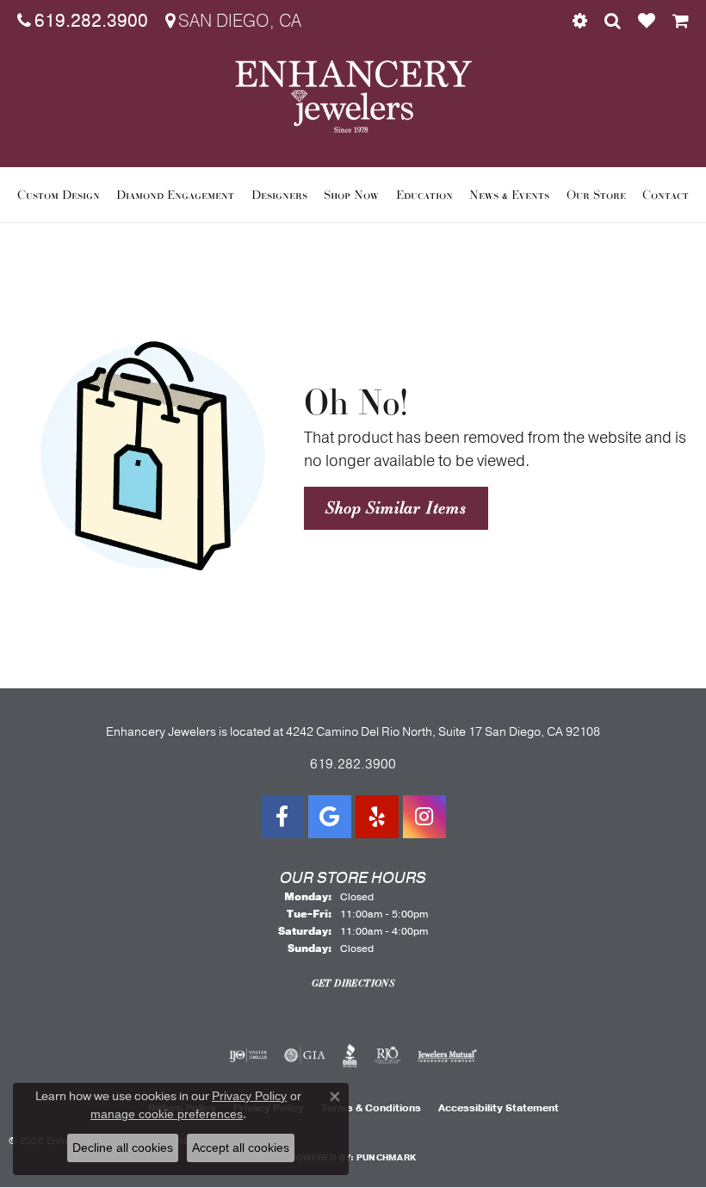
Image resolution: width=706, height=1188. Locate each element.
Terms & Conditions (371, 1108)
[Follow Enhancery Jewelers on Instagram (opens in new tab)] (424, 816)
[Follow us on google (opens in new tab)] (329, 816)
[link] (82, 21)
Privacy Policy (249, 1096)
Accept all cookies (240, 1147)
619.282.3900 (353, 764)
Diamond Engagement (175, 194)
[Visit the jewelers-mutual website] (447, 1055)
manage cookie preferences (166, 1114)
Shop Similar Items (395, 507)
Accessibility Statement (498, 1108)
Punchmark (386, 1158)
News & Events (509, 194)
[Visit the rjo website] (387, 1055)
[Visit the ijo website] (248, 1055)
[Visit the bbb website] (350, 1055)
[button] (580, 21)
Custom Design (58, 194)
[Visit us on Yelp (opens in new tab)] (377, 816)
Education (424, 194)
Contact (665, 194)
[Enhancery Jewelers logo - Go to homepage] (353, 96)
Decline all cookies (122, 1147)
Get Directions (353, 983)
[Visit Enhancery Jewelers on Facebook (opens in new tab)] (282, 816)
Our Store (596, 194)
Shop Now (351, 194)
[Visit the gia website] (304, 1055)
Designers (279, 194)
